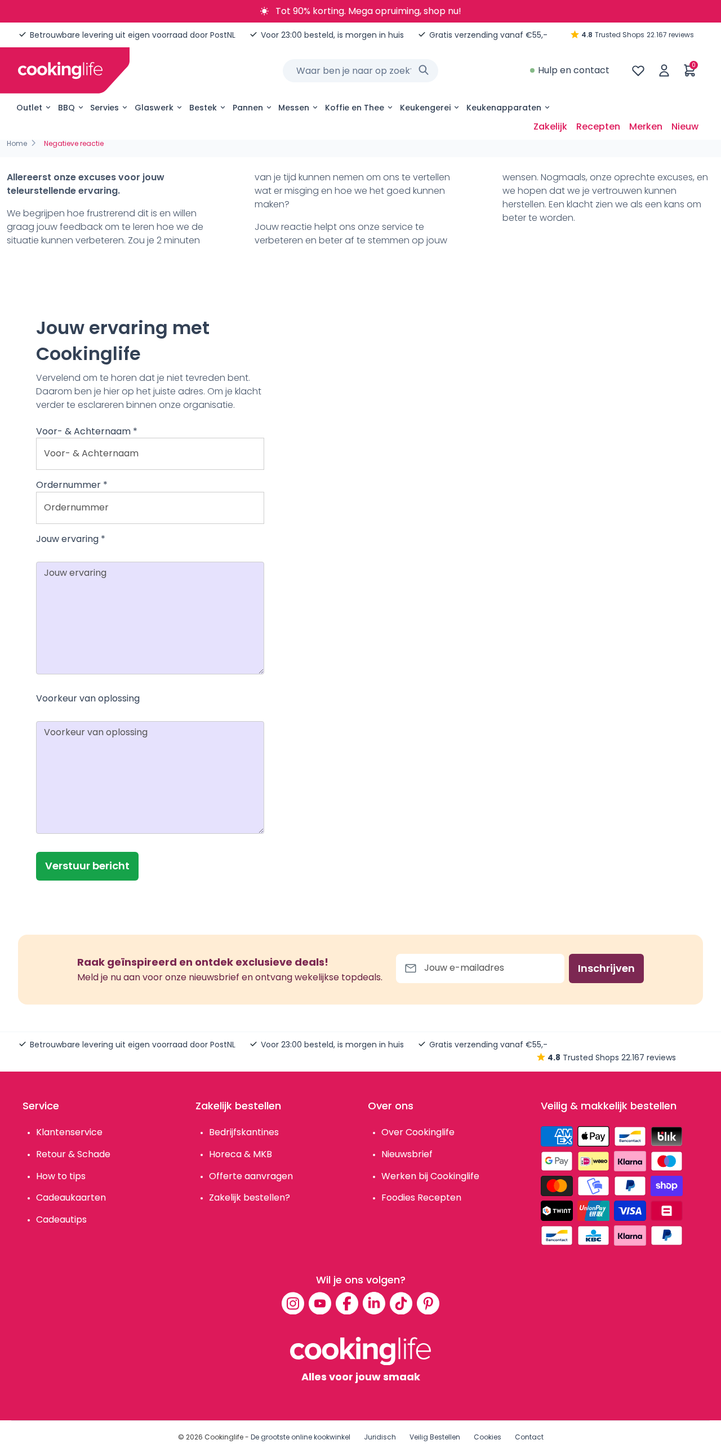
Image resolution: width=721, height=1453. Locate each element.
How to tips (61, 1176)
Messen (293, 107)
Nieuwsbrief (407, 1154)
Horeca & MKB (240, 1154)
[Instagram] (293, 1303)
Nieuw (684, 126)
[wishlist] (638, 70)
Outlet (29, 107)
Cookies (487, 1437)
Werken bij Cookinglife (430, 1176)
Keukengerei (425, 107)
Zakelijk (550, 126)
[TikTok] (401, 1303)
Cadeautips (61, 1219)
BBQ (66, 107)
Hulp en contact (573, 70)
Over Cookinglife (418, 1132)
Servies (104, 107)
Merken (645, 126)
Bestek (203, 107)
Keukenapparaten (503, 107)
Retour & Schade (73, 1154)
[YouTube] (320, 1303)
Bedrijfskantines (244, 1132)
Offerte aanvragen (251, 1176)
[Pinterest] (428, 1303)
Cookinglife (223, 1437)
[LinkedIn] (374, 1303)
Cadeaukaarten (71, 1197)
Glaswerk (154, 107)
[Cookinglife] (60, 70)
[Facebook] (347, 1303)
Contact (529, 1437)
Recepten (598, 126)
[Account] (664, 70)
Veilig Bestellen (435, 1437)
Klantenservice (69, 1132)
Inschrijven (606, 968)
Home (17, 143)
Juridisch (380, 1437)
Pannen (248, 107)
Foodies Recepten (421, 1197)
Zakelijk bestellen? (249, 1197)
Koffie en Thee (354, 107)
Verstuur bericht (87, 866)
